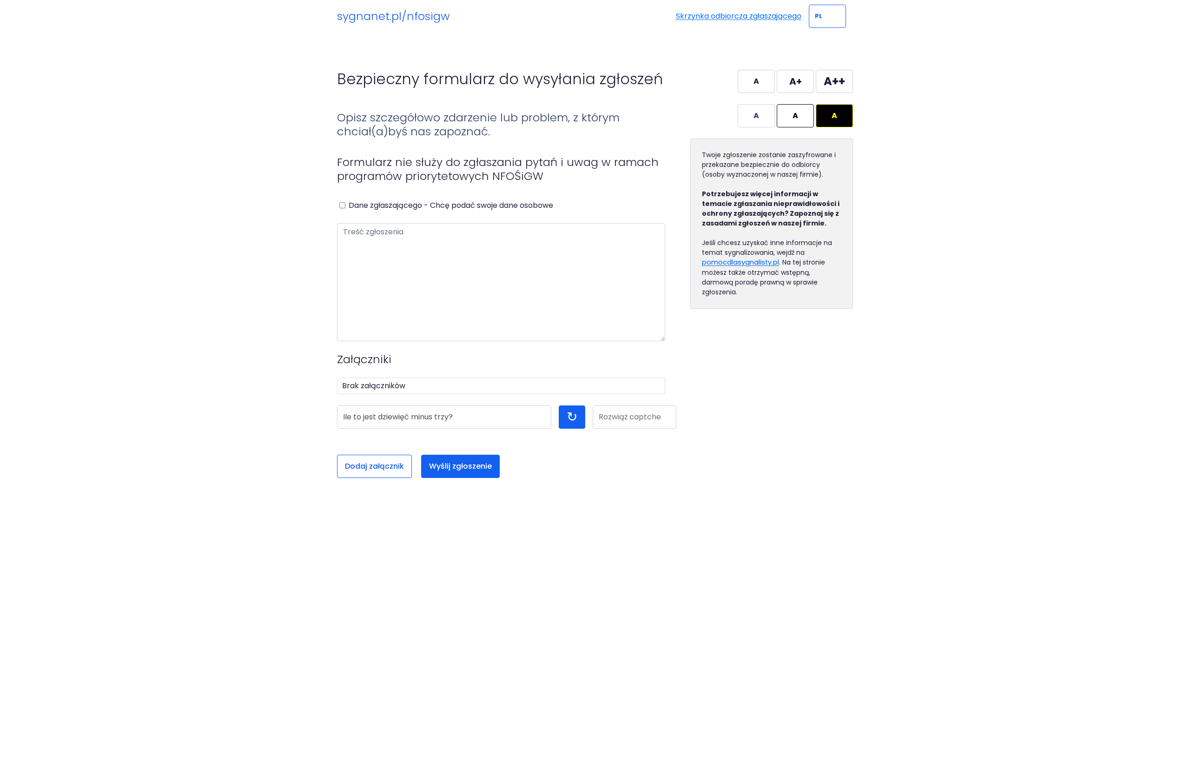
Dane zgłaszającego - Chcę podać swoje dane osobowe (451, 205)
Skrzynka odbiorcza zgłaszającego (738, 16)
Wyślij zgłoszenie (460, 466)
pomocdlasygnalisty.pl (740, 262)
